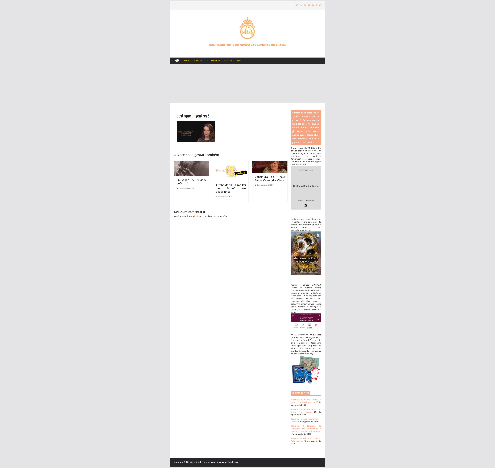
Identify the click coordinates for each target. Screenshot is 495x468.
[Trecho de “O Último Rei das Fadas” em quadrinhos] (230, 162)
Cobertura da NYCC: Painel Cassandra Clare (270, 178)
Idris (196, 60)
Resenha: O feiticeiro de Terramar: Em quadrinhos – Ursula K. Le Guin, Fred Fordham (306, 429)
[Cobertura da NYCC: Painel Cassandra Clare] (269, 162)
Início (187, 60)
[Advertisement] (247, 83)
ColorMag (218, 462)
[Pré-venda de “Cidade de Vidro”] (191, 162)
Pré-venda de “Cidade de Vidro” (192, 181)
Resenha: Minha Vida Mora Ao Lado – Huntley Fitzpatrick (306, 401)
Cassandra (211, 60)
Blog (226, 60)
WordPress (233, 462)
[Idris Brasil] (177, 61)
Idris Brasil (196, 462)
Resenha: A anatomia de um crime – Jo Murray (306, 410)
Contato (240, 60)
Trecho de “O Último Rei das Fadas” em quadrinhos (231, 188)
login (196, 216)
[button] (200, 60)
